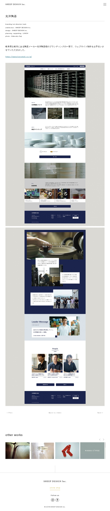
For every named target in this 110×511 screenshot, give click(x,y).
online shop (55, 488)
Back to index (55, 413)
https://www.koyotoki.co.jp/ (18, 57)
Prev (10, 413)
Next (99, 413)
